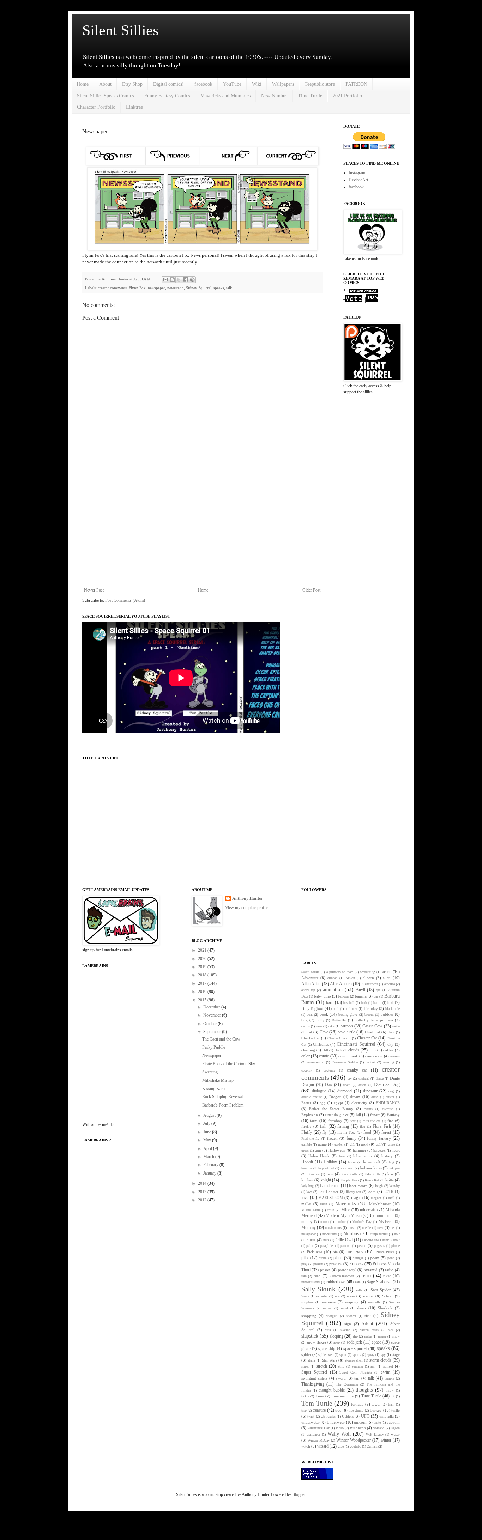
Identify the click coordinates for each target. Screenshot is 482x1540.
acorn (386, 971)
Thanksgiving (312, 1384)
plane (337, 1257)
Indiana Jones (371, 1168)
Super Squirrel (314, 1372)
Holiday (330, 1161)
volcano (378, 1428)
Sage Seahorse (379, 1281)
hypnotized (326, 1168)
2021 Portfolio (347, 95)
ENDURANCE (388, 1103)
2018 (202, 974)
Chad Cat (372, 1032)
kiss (390, 1174)
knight (325, 1179)
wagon (395, 1428)
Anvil (360, 989)
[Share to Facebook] (185, 279)
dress (374, 1097)
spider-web (325, 1355)
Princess (356, 1263)
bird (335, 1009)
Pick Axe (314, 1252)
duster (390, 1097)
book (324, 1014)
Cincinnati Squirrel (356, 1044)
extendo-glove (337, 1114)
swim (385, 1372)
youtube (355, 1446)
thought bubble (332, 1390)
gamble (306, 1144)
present (318, 1264)
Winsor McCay (319, 1440)
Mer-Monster (380, 1204)
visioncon (358, 1428)
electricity (359, 1103)
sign (347, 1324)
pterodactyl (347, 1270)
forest (386, 1132)
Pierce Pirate (385, 1252)
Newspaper (211, 1055)
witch (305, 1446)
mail (391, 1198)
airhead (332, 978)
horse (351, 1162)
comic (324, 1056)
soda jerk (354, 1342)
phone (395, 1246)
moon (324, 1222)
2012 (202, 1200)
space (376, 1342)
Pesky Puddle (213, 1047)
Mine (345, 1209)
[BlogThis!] (172, 279)
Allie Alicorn (340, 983)
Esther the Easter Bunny (331, 1109)
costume (329, 1070)
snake (368, 1336)
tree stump (356, 1410)
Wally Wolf (339, 1434)
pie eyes (354, 1251)
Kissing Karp (213, 1088)
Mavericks (345, 1203)
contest (370, 1062)
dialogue (319, 1091)
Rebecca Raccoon (341, 1276)
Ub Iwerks (328, 1416)
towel (376, 1404)
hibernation (362, 1156)
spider (306, 1354)
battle (377, 1003)
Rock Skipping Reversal (222, 1096)
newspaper (156, 288)
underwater (310, 1422)
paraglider (327, 1246)
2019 (202, 966)
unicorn (360, 1422)
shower (351, 1316)
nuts (326, 1240)
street (305, 1366)
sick (367, 1316)
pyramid (371, 1270)
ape (378, 990)
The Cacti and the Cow (221, 1039)
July (207, 1123)
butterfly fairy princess (374, 1020)
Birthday (371, 1008)
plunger (358, 1258)
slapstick (309, 1336)
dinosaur (370, 1091)
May (207, 1140)
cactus (305, 1026)
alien (387, 978)
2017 (202, 983)
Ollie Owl (344, 1239)
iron (330, 1174)
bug (304, 1020)
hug (391, 1162)
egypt (338, 1103)
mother (340, 1222)
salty (359, 1290)
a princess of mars (339, 972)
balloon (343, 996)
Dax (328, 1084)
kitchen (307, 1180)
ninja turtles (379, 1234)
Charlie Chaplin (338, 1038)
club (372, 1050)
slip (355, 1336)
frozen (332, 1138)
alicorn (368, 978)
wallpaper (313, 1434)
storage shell (354, 1360)
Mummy (308, 1227)
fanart (375, 1114)
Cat (309, 1032)
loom (371, 1191)
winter (386, 1440)
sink (328, 1330)
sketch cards (369, 1330)
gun (318, 1150)
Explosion (309, 1114)
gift (352, 1144)
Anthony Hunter (247, 898)
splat (342, 1355)
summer (357, 1366)
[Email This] (165, 279)
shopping (309, 1316)
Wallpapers (283, 84)
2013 (202, 1191)
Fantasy (393, 1114)
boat (310, 1015)
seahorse (329, 1302)
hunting (306, 1168)
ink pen (394, 1168)
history (387, 1156)
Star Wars (329, 1360)
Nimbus (351, 1233)
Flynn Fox (137, 288)
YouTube (232, 84)
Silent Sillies (120, 30)
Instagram (357, 172)
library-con (353, 1192)
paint (309, 1246)
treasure (319, 1410)
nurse (311, 1240)
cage (319, 1026)
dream (355, 1097)
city (390, 1044)
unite (377, 1422)
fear (352, 1121)
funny (351, 1138)
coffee (388, 1050)
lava (309, 1192)
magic (356, 1197)
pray (304, 1264)
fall (358, 1114)
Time (319, 1396)
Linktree (134, 107)
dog (391, 1091)
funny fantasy (379, 1138)
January (210, 1173)
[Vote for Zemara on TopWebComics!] (361, 301)
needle (366, 1228)
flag (362, 1126)
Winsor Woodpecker (353, 1440)
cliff (325, 1050)
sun (372, 1366)
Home (83, 84)
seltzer (327, 1308)
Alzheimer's (369, 984)
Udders (348, 1416)
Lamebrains (329, 1185)
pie (335, 1252)
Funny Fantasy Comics (167, 95)
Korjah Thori (350, 1180)
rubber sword (310, 1282)
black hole (392, 1009)
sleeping (336, 1336)
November (212, 1015)
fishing (343, 1126)
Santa (305, 1296)
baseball (348, 1003)
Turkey (376, 1410)
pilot (305, 1257)
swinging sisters (314, 1378)
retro (366, 1275)
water (395, 1434)
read (317, 1276)
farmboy (335, 1120)
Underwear (336, 1422)
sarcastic (321, 1296)
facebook (203, 84)
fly (324, 1132)
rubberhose (335, 1281)
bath (364, 1003)
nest (380, 1227)
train (391, 1404)
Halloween (336, 1150)
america (389, 984)
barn (329, 1002)
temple (389, 1378)
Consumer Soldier (345, 1062)
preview (335, 1264)
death (346, 1085)
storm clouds (380, 1360)
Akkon (350, 978)
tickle (305, 1396)
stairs (311, 1360)
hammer (359, 1150)
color (305, 1056)
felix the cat (371, 1121)
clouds (353, 1050)
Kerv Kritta (349, 1174)
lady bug (307, 1186)
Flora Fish (382, 1126)
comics (395, 1056)
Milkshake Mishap (218, 1080)
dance (380, 1078)
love (304, 1197)
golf (378, 1144)
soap (336, 1342)
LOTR (388, 1191)
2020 (202, 958)
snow (396, 1336)
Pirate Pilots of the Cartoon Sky (228, 1063)
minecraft (367, 1209)
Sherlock (385, 1308)
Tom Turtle (316, 1403)
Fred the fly (310, 1138)
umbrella (386, 1416)
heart (396, 1150)
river (387, 1276)
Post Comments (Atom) (125, 600)
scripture (307, 1302)
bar (376, 996)
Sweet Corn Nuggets (355, 1372)
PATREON (356, 84)
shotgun (331, 1316)
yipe (341, 1446)
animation (333, 989)
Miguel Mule (310, 1210)
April (208, 1148)
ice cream (346, 1168)
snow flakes (316, 1342)
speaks (218, 288)
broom (369, 1015)
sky (390, 1330)
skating (345, 1330)
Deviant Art (358, 179)
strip (341, 1366)
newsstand (175, 288)
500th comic (310, 972)
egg (323, 1103)
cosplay (306, 1070)
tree (338, 1410)
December (212, 1007)
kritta (389, 1180)
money (307, 1221)
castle (396, 1026)
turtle (395, 1410)
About (105, 84)
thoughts (364, 1390)
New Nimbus (274, 95)
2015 (202, 1000)
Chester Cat (367, 1038)
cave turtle (346, 1032)
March (209, 1156)
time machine (343, 1396)
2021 (202, 950)
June (207, 1131)
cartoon (347, 1026)
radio (389, 1270)
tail (356, 1378)
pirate (322, 1258)
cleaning (308, 1050)
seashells (374, 1302)
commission (315, 1062)
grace (391, 1144)
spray (370, 1355)
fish (323, 1126)
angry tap (308, 990)
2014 (202, 1183)
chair (391, 1032)
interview (313, 1174)
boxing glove (347, 1015)
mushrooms (333, 1228)
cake (331, 1026)
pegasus (379, 1246)
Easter (306, 1103)
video (340, 1428)
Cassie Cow (372, 1026)
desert (362, 1085)
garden (338, 1144)
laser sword (358, 1185)
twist (310, 1416)
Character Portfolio (96, 107)
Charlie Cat (310, 1038)
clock (338, 1050)
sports (357, 1355)
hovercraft (371, 1162)
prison (325, 1270)
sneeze (382, 1336)
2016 (202, 991)
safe (357, 1282)
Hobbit (307, 1161)
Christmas (321, 1044)
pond (390, 1258)
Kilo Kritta (372, 1174)
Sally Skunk (318, 1289)
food (367, 1132)
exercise (387, 1109)
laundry (394, 1186)
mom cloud (384, 1215)
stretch (321, 1366)
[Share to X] (178, 279)
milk (330, 1210)
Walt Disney (375, 1434)
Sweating (210, 1071)
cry (350, 1078)
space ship (326, 1348)
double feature (311, 1097)
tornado (357, 1404)
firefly (306, 1126)
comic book (348, 1056)
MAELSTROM (330, 1197)
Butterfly (339, 1020)
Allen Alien (310, 983)
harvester (379, 1150)
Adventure (310, 978)
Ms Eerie (386, 1221)
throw (390, 1390)
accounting (367, 972)
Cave (324, 1032)
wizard (323, 1446)
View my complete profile (246, 907)
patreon (345, 1246)
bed (390, 1002)
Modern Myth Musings (346, 1215)
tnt (392, 1396)
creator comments (112, 288)
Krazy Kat (372, 1180)
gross (305, 1150)
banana (361, 996)
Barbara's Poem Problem (222, 1105)
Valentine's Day (318, 1428)
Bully (320, 1020)
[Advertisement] (202, 529)
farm (314, 1120)
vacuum (393, 1422)
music (352, 1228)
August (210, 1115)
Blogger (298, 1494)
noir (397, 1234)
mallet (306, 1204)
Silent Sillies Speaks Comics (105, 95)
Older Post (311, 590)
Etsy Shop (132, 84)
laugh (379, 1186)
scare (351, 1296)
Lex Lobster (328, 1191)
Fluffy (306, 1132)
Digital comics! (168, 84)
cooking (388, 1062)
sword (341, 1378)
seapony (352, 1302)
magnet (376, 1198)
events (368, 1109)
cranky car (357, 1070)
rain (304, 1276)
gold (364, 1144)
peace (361, 1245)
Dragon (335, 1097)
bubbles (387, 1014)
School (387, 1296)
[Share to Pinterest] (192, 279)
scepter (368, 1296)
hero (342, 1156)
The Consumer (347, 1384)
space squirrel (355, 1348)
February (211, 1164)
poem (374, 1258)
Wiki (256, 84)
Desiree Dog (387, 1084)
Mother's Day (362, 1222)
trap (304, 1410)
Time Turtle (310, 95)
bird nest (351, 1009)
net (393, 1228)
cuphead (363, 1078)
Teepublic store (320, 84)
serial (344, 1308)
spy (383, 1355)
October (210, 1023)
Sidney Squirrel (198, 288)
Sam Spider (380, 1289)
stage (396, 1354)
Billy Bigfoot (312, 1008)
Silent (367, 1323)
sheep (361, 1308)
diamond (344, 1091)
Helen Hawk (319, 1156)
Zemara (372, 1446)
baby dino (322, 996)
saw (337, 1296)
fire (390, 1120)
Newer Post (94, 590)
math (323, 1204)
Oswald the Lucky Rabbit (381, 1240)
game (322, 1144)
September (212, 1031)
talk (229, 288)
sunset (388, 1366)
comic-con (373, 1056)
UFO (365, 1416)
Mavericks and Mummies (225, 95)
